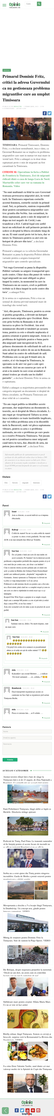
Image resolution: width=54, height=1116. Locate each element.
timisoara (36, 482)
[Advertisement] (27, 28)
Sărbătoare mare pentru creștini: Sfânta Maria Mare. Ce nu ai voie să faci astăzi (27, 1003)
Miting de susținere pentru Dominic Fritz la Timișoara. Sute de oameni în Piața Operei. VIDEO (26, 939)
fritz (6, 482)
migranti (25, 482)
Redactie (18, 106)
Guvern (15, 482)
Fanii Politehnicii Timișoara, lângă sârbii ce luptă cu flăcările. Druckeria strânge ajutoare (27, 810)
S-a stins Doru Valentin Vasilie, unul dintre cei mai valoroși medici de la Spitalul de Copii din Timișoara (27, 1068)
